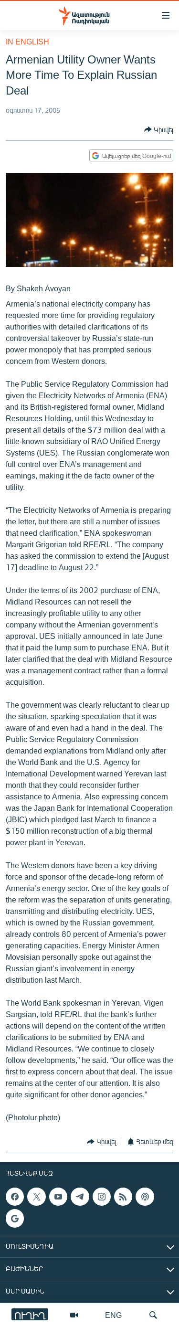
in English (27, 41)
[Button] (158, 129)
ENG (113, 1314)
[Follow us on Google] (15, 1218)
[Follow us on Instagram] (102, 1197)
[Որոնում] (153, 1315)
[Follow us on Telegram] (80, 1197)
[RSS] (123, 1197)
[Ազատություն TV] (74, 1315)
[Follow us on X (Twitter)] (36, 1197)
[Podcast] (145, 1197)
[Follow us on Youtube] (58, 1197)
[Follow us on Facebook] (15, 1197)
